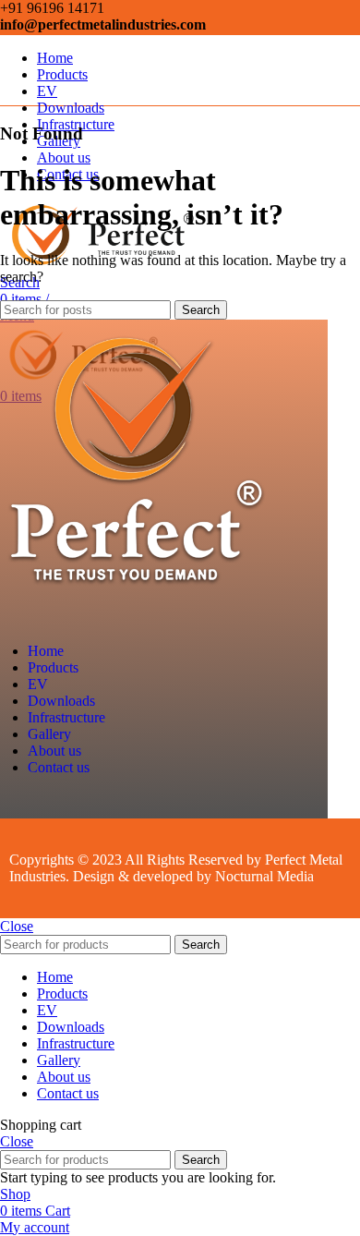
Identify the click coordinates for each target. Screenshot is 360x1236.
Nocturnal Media (266, 876)
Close (16, 926)
